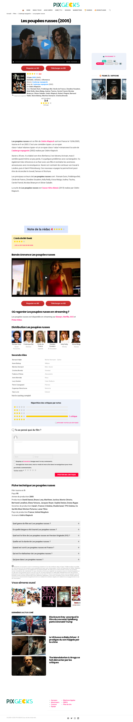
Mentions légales (69, 700)
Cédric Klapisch (47, 141)
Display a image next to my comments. (34, 461)
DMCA (65, 702)
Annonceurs (55, 702)
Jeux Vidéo (48, 10)
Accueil (9, 13)
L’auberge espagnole (40, 84)
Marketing (77, 10)
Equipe (53, 706)
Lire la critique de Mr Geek (24, 245)
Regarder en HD (32, 68)
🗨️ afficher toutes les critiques (66, 422)
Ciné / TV (58, 10)
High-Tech (37, 10)
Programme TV (110, 56)
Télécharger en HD (58, 68)
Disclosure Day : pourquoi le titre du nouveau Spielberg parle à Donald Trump (64, 619)
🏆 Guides (88, 10)
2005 (34, 77)
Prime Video (17, 320)
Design (68, 10)
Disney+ (59, 317)
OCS (72, 317)
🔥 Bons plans (100, 10)
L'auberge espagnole (24, 13)
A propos (54, 700)
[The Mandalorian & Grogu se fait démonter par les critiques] (29, 666)
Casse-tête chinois (50, 188)
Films (14, 13)
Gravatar (26, 461)
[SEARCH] (110, 10)
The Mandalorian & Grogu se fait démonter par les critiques (64, 660)
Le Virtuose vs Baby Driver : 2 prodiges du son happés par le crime (64, 640)
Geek (28, 10)
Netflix (66, 317)
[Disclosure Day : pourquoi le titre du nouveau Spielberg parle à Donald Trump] (29, 625)
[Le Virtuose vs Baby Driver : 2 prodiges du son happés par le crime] (29, 645)
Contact (54, 704)
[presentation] (78, 336)
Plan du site (67, 704)
